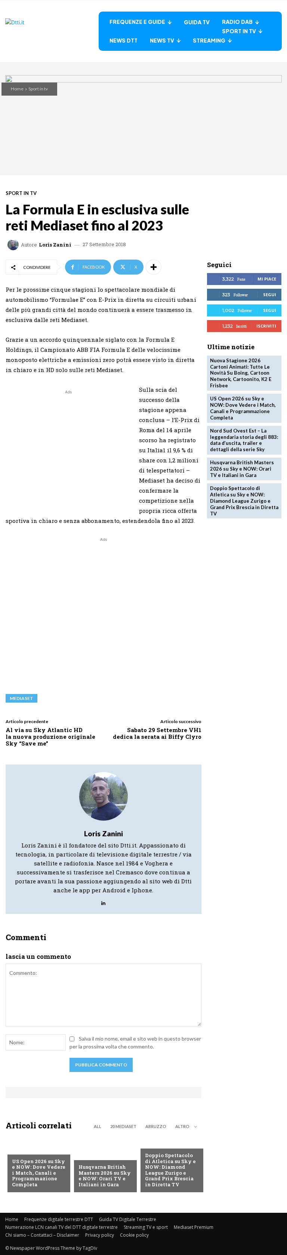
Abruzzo (155, 1126)
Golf (84, 1155)
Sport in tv (38, 89)
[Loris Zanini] (14, 244)
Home (17, 89)
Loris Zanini (55, 244)
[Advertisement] (68, 448)
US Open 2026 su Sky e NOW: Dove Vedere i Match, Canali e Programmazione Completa (38, 1173)
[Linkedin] (103, 901)
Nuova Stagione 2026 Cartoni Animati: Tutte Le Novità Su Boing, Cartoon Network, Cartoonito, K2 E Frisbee (240, 373)
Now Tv (21, 1149)
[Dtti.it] (52, 31)
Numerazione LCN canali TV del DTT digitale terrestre (61, 1227)
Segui (269, 294)
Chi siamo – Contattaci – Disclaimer (42, 1235)
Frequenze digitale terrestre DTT (58, 1219)
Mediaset (21, 698)
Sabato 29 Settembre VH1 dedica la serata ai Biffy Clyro (157, 733)
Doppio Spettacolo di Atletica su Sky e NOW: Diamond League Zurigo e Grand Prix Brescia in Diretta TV (170, 1170)
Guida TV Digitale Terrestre (127, 1219)
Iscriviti (266, 326)
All (97, 1126)
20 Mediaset (123, 1126)
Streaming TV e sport (146, 1227)
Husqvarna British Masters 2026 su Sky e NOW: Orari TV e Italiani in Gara (104, 1175)
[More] (153, 267)
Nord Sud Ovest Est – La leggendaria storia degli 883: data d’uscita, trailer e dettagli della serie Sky (244, 440)
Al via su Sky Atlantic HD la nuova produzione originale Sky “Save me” (50, 736)
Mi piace (266, 279)
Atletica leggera (167, 1143)
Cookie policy (134, 1235)
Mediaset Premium (193, 1227)
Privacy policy (99, 1235)
